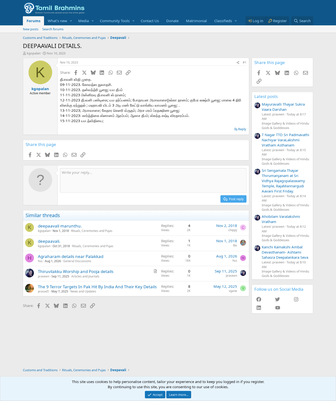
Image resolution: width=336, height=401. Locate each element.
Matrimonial (196, 20)
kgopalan (34, 53)
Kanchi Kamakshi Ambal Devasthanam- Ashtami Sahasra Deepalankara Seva (285, 252)
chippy (232, 230)
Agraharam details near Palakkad (70, 256)
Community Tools (115, 20)
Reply (242, 129)
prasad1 (43, 291)
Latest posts (266, 96)
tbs (235, 245)
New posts (30, 29)
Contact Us (150, 20)
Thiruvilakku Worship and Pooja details (75, 271)
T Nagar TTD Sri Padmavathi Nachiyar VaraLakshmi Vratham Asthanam (285, 139)
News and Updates (83, 291)
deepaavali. (49, 241)
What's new (57, 20)
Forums (33, 20)
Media (83, 20)
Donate (172, 20)
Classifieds (223, 20)
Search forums (52, 29)
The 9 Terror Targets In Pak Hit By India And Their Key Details (97, 286)
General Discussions (77, 261)
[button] (71, 20)
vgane (233, 291)
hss (40, 261)
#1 (244, 62)
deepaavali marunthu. (60, 226)
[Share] (238, 62)
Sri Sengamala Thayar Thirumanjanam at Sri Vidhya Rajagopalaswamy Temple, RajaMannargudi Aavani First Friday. (283, 180)
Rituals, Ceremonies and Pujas (91, 231)
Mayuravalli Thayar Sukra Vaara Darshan (283, 107)
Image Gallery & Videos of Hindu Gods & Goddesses (285, 125)
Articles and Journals (85, 276)
